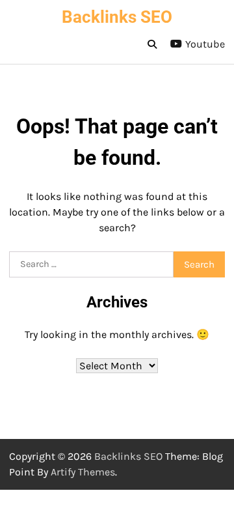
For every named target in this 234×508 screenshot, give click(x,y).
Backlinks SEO (117, 17)
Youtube (205, 44)
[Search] (152, 44)
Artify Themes (83, 472)
